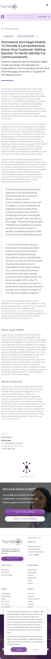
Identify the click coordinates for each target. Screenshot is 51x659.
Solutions (6, 565)
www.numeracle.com (10, 419)
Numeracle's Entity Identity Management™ (19, 124)
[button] (47, 5)
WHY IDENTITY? (34, 538)
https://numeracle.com (23, 318)
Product (32, 542)
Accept (18, 650)
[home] (9, 6)
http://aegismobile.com (11, 311)
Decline (35, 650)
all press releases (11, 29)
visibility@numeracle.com (12, 446)
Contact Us (12, 558)
